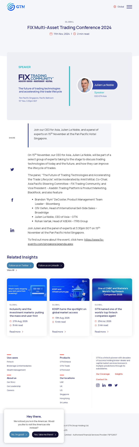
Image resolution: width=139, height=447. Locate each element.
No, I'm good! (18, 434)
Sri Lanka (64, 402)
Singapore (64, 394)
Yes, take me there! (43, 434)
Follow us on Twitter (19, 265)
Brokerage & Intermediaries (19, 365)
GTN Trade (65, 365)
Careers (10, 390)
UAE (62, 382)
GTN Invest (65, 370)
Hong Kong (65, 398)
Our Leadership (14, 386)
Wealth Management (16, 370)
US (61, 390)
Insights (119, 374)
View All (10, 270)
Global (121, 6)
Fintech (10, 361)
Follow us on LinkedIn (49, 265)
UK (61, 386)
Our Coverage (103, 374)
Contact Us (101, 379)
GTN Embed (65, 361)
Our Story (11, 382)
